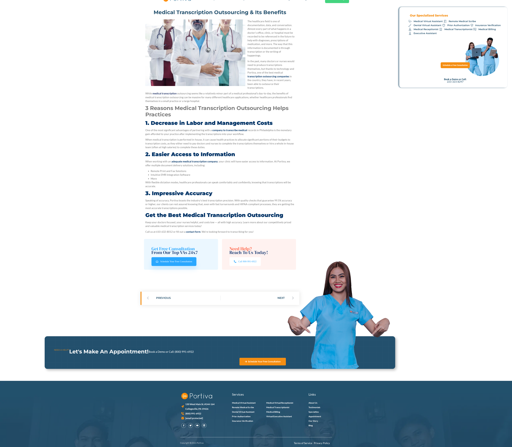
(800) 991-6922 (184, 351)
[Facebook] (183, 425)
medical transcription (165, 93)
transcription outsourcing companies (268, 76)
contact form (193, 231)
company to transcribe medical (229, 130)
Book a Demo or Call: (162, 351)
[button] (245, 261)
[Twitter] (190, 425)
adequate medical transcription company (194, 161)
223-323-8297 (455, 81)
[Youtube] (197, 425)
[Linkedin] (204, 425)
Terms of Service (304, 443)
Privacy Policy (322, 443)
